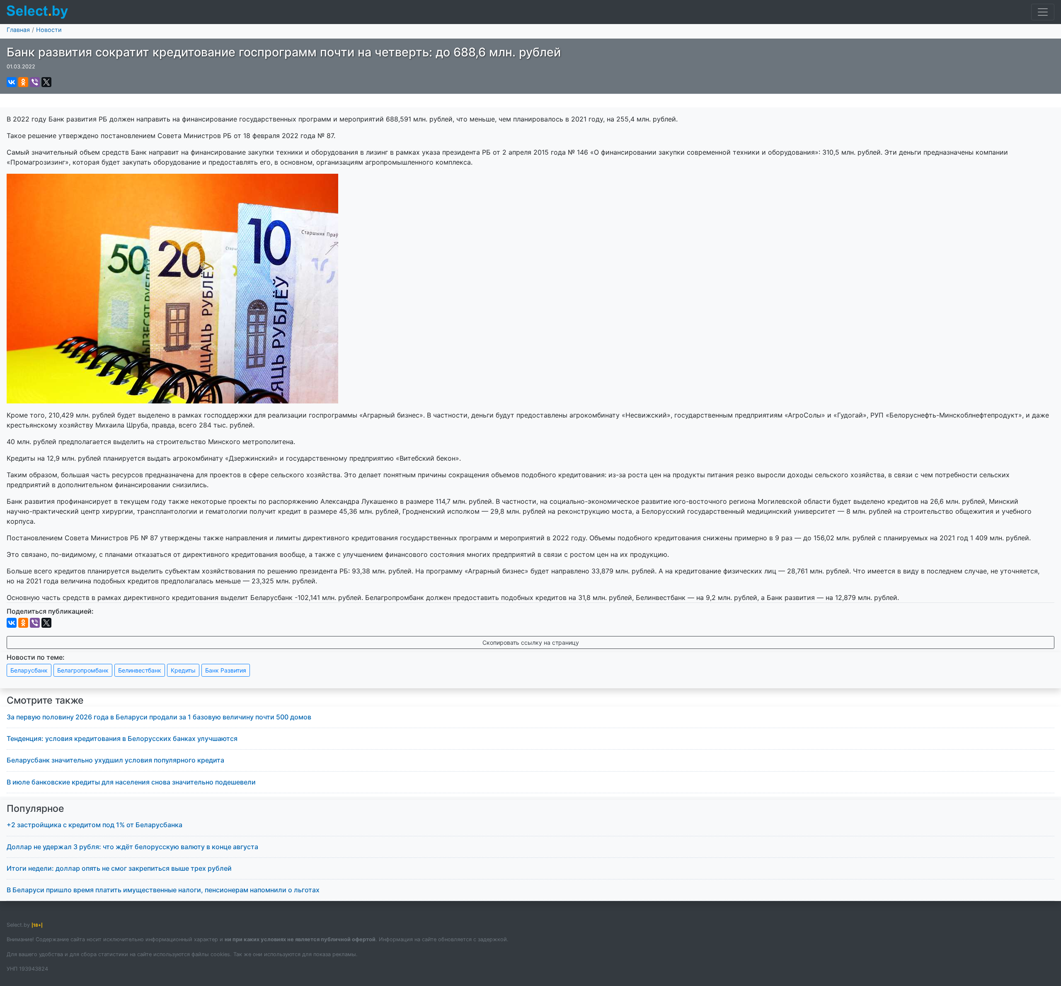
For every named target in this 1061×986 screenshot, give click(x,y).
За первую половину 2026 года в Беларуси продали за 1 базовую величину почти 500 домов (159, 717)
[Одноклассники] (23, 82)
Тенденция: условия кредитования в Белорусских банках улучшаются (122, 738)
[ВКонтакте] (12, 82)
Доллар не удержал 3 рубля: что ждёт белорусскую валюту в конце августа (132, 847)
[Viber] (35, 82)
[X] (46, 82)
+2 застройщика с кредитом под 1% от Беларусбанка (94, 825)
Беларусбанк (29, 670)
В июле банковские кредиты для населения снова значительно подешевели (131, 782)
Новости (49, 29)
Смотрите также (45, 700)
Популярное (35, 808)
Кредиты (183, 670)
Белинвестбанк (139, 670)
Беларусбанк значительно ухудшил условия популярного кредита (115, 760)
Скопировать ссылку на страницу (530, 642)
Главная (18, 29)
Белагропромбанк (83, 670)
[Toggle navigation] (1042, 12)
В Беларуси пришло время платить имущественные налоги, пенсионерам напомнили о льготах (163, 890)
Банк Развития (225, 670)
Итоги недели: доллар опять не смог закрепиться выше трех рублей (119, 868)
